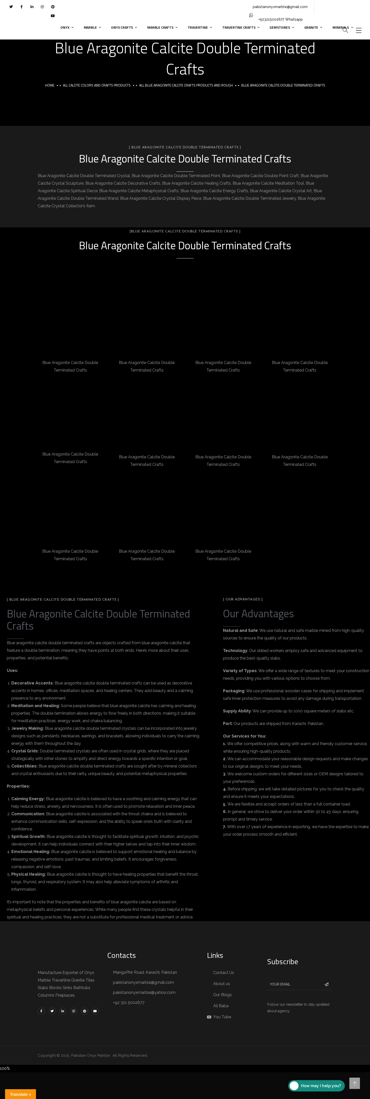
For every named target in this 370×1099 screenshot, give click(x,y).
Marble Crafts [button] (160, 27)
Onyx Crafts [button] (122, 27)
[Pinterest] (52, 6)
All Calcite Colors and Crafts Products (97, 85)
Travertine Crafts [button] (238, 27)
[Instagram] (42, 6)
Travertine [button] (198, 27)
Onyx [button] (64, 27)
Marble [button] (90, 27)
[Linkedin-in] (31, 6)
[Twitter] (11, 6)
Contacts (121, 955)
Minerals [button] (340, 27)
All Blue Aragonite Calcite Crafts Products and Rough (186, 85)
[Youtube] (52, 15)
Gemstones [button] (280, 27)
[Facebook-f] (21, 6)
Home (49, 85)
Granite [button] (311, 27)
